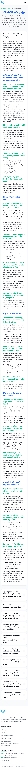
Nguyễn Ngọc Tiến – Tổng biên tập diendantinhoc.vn (10, 744)
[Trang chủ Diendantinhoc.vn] (2, 2)
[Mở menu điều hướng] (25, 2)
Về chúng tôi (4, 730)
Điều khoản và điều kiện (7, 735)
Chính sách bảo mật (6, 738)
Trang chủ (6, 8)
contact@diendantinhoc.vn (10, 757)
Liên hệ (3, 732)
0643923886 (6, 760)
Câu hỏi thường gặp (6, 741)
